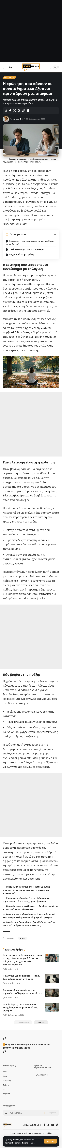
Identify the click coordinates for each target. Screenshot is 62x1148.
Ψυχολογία (9, 78)
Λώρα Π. (17, 119)
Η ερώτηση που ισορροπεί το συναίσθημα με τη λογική (30, 242)
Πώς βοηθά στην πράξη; (21, 254)
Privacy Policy (11, 1143)
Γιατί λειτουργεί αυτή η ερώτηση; (27, 249)
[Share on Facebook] (10, 110)
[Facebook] (44, 1125)
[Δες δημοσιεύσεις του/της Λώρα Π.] (6, 119)
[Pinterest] (57, 1125)
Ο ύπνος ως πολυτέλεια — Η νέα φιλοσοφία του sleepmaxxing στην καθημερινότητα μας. (29, 916)
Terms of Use (28, 1143)
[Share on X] (15, 110)
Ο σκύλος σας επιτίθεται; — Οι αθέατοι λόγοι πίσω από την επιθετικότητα (30, 907)
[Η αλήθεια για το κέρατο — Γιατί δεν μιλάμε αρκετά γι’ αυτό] (52, 978)
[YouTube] (53, 1125)
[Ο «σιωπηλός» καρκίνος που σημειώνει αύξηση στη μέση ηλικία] (52, 993)
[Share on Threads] (19, 110)
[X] (48, 1125)
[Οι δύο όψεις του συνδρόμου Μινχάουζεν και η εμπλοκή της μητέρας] (52, 1007)
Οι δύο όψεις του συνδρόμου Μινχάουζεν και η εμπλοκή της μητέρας (20, 1007)
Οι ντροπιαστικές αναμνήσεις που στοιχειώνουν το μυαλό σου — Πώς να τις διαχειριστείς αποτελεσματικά (22, 960)
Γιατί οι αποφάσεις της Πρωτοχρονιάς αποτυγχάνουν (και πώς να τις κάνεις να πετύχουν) (26, 889)
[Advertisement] (31, 31)
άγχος (23, 938)
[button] (50, 1141)
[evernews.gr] (31, 67)
